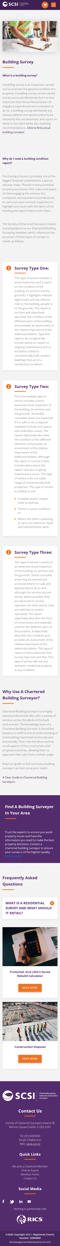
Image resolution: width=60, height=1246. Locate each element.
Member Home (30, 1174)
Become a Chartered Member (30, 1166)
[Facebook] (3, 1201)
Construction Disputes (30, 1047)
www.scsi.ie (33, 1144)
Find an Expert (30, 1170)
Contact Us (30, 1178)
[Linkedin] (20, 1201)
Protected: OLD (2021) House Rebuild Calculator (30, 974)
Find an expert (14, 856)
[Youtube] (29, 1201)
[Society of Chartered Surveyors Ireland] (15, 4)
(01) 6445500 (32, 1136)
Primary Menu (54, 5)
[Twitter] (11, 1202)
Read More (30, 987)
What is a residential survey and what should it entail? (29, 908)
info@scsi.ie (34, 1140)
